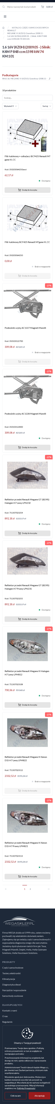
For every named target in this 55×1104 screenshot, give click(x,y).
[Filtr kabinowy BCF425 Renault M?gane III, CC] (27, 217)
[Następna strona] (47, 887)
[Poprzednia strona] (7, 887)
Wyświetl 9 (9, 106)
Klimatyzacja (8, 979)
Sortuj (45, 106)
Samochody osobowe (12, 995)
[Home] (3, 28)
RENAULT (11, 30)
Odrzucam (15, 1095)
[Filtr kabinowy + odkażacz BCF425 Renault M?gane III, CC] (27, 132)
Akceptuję (40, 1095)
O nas (5, 1016)
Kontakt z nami (9, 1010)
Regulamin (7, 1021)
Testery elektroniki (11, 973)
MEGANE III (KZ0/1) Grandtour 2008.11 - (25, 33)
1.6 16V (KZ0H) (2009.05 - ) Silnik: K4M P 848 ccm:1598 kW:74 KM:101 (27, 37)
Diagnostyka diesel (11, 984)
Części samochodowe (12, 967)
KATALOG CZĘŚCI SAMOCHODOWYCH (30, 27)
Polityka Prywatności (26, 1088)
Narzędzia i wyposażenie (14, 990)
